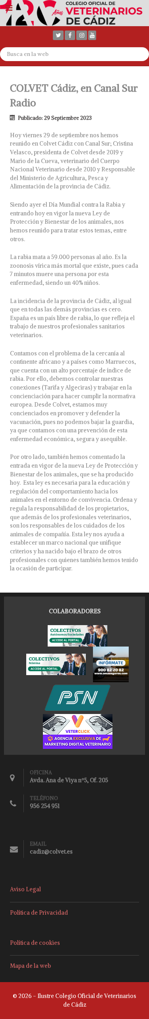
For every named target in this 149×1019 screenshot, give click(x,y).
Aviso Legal (25, 889)
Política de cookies (35, 942)
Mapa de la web (30, 965)
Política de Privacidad (39, 912)
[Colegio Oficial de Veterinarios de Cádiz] (74, 12)
